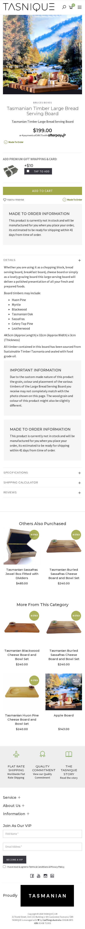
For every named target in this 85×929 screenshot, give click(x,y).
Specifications (16, 472)
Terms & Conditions (38, 866)
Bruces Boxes (42, 102)
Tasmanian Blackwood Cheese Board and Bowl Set (22, 655)
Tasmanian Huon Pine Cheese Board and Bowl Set (22, 719)
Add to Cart (42, 191)
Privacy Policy (57, 866)
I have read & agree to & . (36, 866)
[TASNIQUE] (29, 7)
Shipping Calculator (21, 482)
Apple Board (64, 715)
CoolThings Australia (51, 920)
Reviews (10, 492)
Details (10, 259)
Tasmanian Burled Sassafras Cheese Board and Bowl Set (63, 574)
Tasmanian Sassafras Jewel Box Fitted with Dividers (22, 574)
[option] (42, 54)
